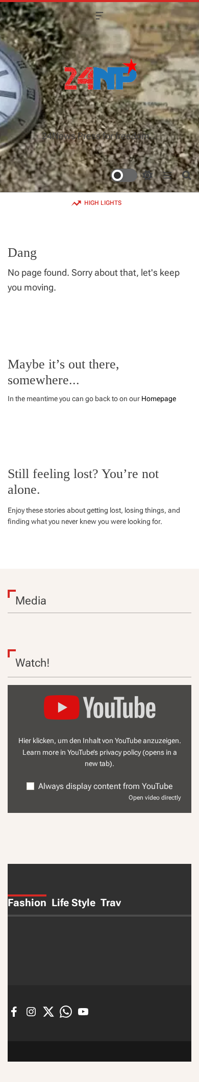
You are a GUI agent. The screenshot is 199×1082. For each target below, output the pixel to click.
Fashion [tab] (27, 902)
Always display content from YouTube (105, 786)
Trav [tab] (111, 902)
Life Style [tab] (73, 902)
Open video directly (155, 797)
